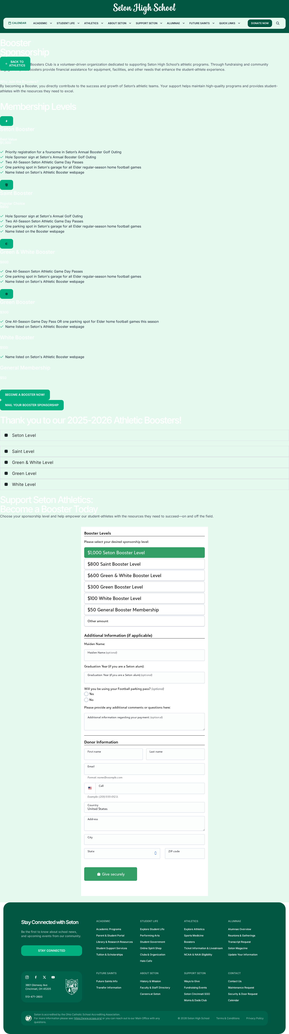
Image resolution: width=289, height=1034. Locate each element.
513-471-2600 (34, 996)
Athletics (91, 23)
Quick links (227, 23)
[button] (6, 121)
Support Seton (146, 23)
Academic (40, 23)
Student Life (66, 23)
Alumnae (173, 23)
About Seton (117, 23)
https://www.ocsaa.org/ (88, 1018)
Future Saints (199, 23)
